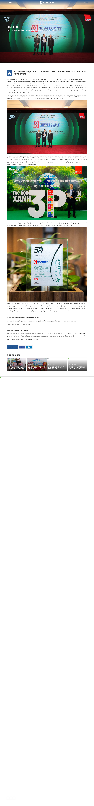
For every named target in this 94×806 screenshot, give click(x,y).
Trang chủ (8, 30)
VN (9, 2)
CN (12, 2)
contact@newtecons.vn (15, 786)
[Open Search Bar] (84, 2)
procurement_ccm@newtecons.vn (20, 793)
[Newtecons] (47, 2)
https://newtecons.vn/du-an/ (32, 339)
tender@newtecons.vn (22, 788)
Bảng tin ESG (14, 30)
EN (7, 2)
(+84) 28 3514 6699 (15, 784)
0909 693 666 (16, 792)
